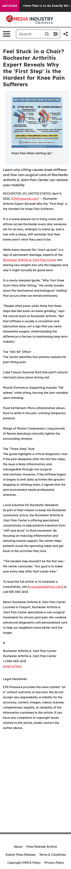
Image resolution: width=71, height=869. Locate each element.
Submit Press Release (20, 854)
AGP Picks (9, 5)
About (18, 846)
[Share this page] (65, 34)
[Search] (46, 34)
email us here (12, 666)
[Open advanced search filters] (55, 34)
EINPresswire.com (24, 198)
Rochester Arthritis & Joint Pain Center (29, 260)
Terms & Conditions (52, 854)
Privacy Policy (54, 862)
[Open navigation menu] (6, 34)
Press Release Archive (41, 846)
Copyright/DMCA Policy (24, 862)
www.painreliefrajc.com (45, 587)
